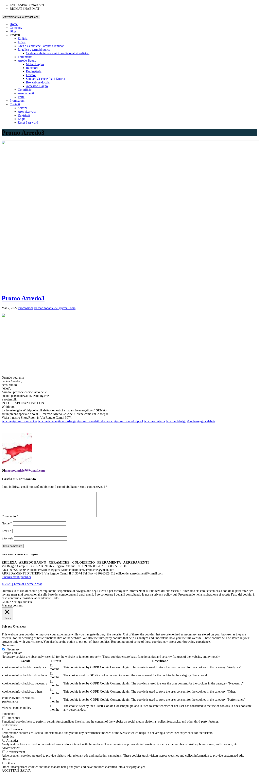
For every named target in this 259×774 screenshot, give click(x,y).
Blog (13, 31)
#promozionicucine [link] (24, 421)
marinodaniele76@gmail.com (25, 470)
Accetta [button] (28, 601)
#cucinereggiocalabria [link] (201, 421)
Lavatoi (31, 75)
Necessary (13, 649)
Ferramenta (25, 57)
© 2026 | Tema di (13, 584)
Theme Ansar (33, 584)
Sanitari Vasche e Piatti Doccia (45, 78)
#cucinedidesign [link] (176, 421)
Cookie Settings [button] (12, 601)
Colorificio (25, 89)
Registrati (24, 115)
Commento (10, 516)
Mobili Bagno (35, 64)
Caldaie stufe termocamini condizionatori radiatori (57, 53)
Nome (7, 523)
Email (7, 531)
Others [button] (6, 759)
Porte (21, 97)
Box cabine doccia (38, 82)
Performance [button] (10, 725)
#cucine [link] (7, 421)
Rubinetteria (33, 71)
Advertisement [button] (11, 747)
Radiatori (32, 67)
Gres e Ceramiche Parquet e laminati (41, 46)
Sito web (7, 538)
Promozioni (17, 100)
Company (16, 27)
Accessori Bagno (37, 86)
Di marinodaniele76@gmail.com (54, 308)
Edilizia (23, 38)
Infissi (21, 42)
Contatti (15, 104)
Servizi (22, 108)
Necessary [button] (8, 645)
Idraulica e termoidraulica (34, 49)
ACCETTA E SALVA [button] (16, 770)
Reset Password (28, 122)
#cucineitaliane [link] (47, 421)
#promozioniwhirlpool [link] (128, 421)
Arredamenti (26, 93)
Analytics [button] (8, 736)
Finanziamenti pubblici (16, 577)
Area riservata (27, 111)
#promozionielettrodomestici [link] (95, 421)
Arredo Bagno (27, 60)
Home (14, 24)
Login (21, 119)
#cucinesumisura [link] (154, 421)
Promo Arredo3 (23, 298)
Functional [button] (8, 713)
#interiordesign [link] (66, 421)
